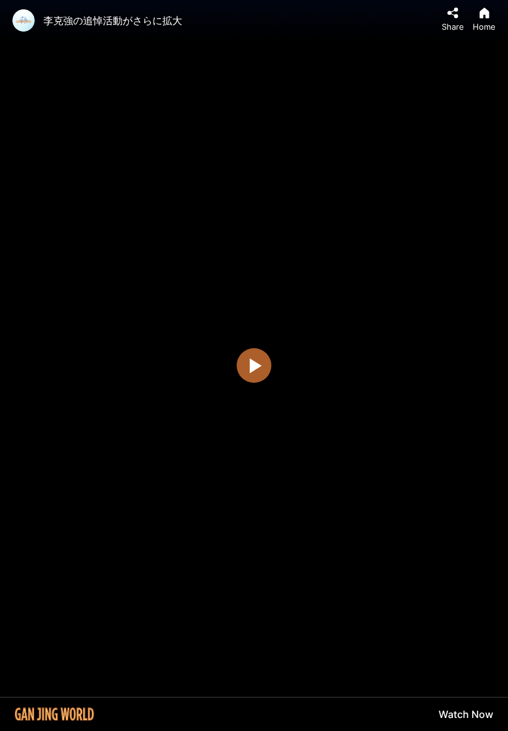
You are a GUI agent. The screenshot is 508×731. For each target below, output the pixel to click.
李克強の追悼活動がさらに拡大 (112, 20)
